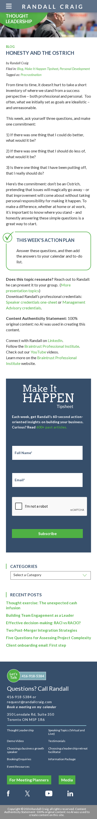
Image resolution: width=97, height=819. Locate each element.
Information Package (62, 759)
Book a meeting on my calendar (31, 707)
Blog (20, 69)
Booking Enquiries (19, 759)
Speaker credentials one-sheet (31, 302)
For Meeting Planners (29, 779)
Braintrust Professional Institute (51, 346)
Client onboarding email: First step (36, 645)
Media (67, 779)
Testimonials (56, 741)
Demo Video (15, 741)
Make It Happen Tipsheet (41, 69)
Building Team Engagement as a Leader (40, 615)
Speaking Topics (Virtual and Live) (66, 732)
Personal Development (75, 69)
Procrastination (31, 75)
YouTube (38, 351)
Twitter (27, 793)
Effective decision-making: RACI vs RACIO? (43, 622)
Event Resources (18, 766)
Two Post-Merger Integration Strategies (41, 630)
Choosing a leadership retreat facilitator (68, 750)
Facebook (8, 793)
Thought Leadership (20, 730)
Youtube (48, 793)
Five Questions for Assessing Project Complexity (48, 637)
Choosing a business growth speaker (25, 750)
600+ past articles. (51, 427)
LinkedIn (55, 340)
